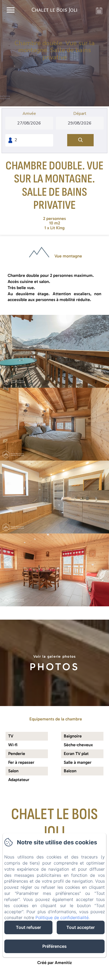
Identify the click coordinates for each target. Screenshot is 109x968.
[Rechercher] (80, 140)
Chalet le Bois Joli (54, 823)
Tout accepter (80, 927)
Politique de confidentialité (62, 917)
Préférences (54, 946)
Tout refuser (28, 927)
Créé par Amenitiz (54, 962)
